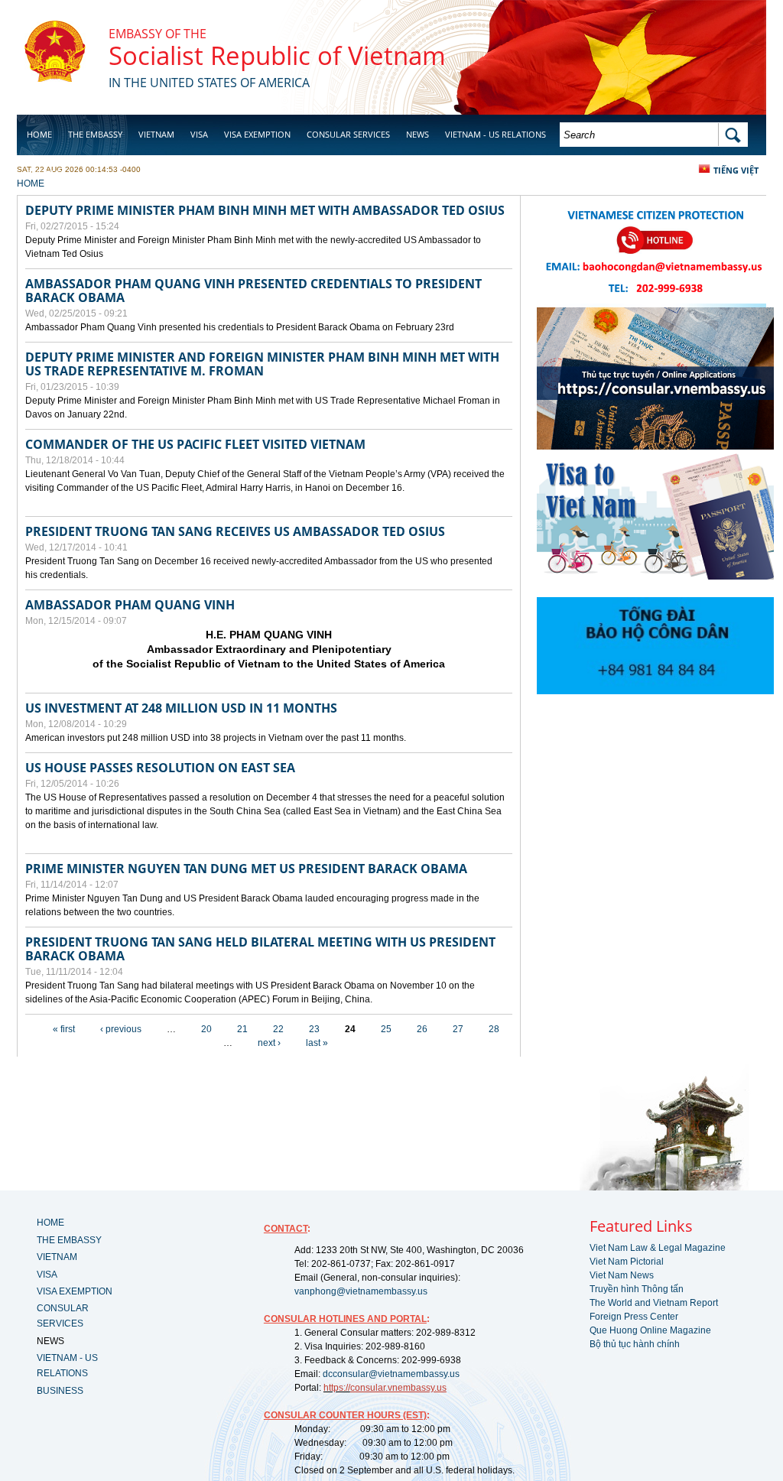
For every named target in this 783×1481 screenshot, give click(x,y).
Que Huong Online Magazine (650, 1330)
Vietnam (156, 134)
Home (39, 134)
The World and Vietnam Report (654, 1302)
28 (494, 1029)
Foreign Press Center (634, 1316)
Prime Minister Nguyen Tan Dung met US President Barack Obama (246, 868)
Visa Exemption (257, 134)
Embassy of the (157, 33)
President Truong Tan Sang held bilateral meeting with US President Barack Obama (260, 949)
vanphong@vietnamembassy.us (360, 1291)
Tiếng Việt (736, 170)
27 (458, 1029)
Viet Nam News (622, 1275)
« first (64, 1029)
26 (422, 1029)
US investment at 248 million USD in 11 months (181, 708)
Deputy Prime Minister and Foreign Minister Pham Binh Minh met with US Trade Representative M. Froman (262, 364)
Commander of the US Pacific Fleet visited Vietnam (195, 444)
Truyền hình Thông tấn (637, 1289)
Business (46, 173)
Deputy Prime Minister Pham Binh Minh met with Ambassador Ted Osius (265, 210)
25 (386, 1029)
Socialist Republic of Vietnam (277, 55)
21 (242, 1029)
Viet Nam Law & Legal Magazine (658, 1247)
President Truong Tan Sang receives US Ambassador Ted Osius (235, 531)
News (417, 134)
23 (314, 1029)
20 (206, 1029)
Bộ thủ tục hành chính (635, 1344)
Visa (199, 134)
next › (269, 1043)
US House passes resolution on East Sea (160, 768)
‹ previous (120, 1029)
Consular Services (348, 134)
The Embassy (95, 134)
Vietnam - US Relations (495, 134)
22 (278, 1029)
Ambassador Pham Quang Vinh (130, 605)
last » (317, 1043)
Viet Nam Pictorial (627, 1261)
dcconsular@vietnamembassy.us (391, 1374)
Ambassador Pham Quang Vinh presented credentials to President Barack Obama (253, 290)
